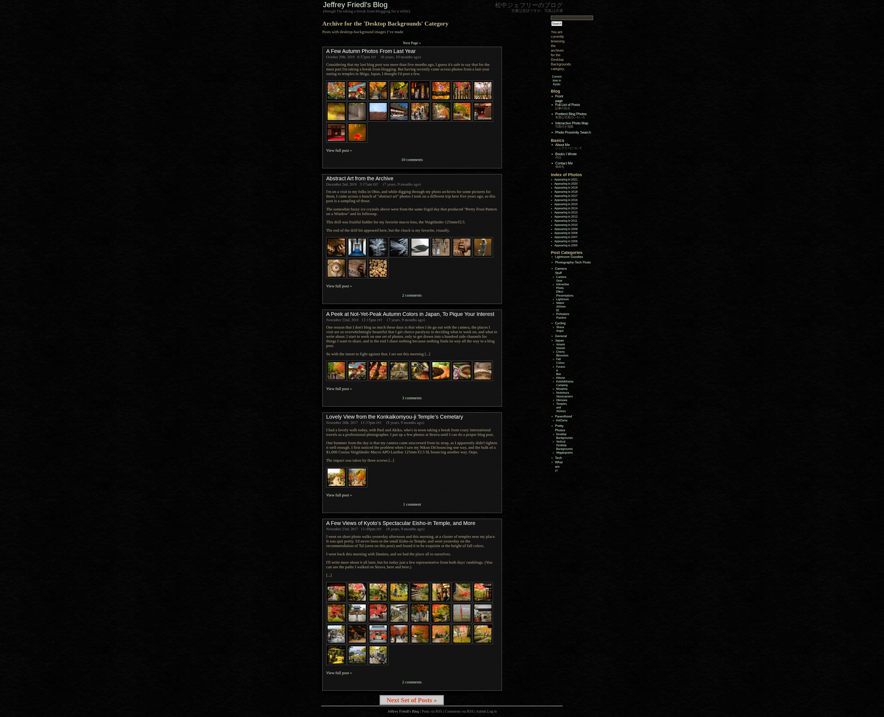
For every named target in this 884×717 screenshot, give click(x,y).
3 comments (412, 398)
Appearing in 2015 (566, 204)
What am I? (559, 466)
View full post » (339, 150)
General (561, 336)
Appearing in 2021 (566, 179)
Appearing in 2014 (566, 208)
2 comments (412, 295)
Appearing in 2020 (566, 183)
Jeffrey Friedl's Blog (355, 4)
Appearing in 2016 (566, 200)
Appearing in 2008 (566, 233)
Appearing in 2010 (566, 225)
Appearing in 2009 (566, 229)
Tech (558, 458)
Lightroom (562, 299)
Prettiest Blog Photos (571, 115)
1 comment (412, 504)
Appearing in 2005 (566, 245)
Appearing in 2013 (566, 212)
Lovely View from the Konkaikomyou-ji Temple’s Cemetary (394, 417)
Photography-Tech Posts (573, 262)
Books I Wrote (566, 155)
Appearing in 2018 (566, 191)
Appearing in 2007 (566, 237)
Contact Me (564, 164)
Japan (559, 340)
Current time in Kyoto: (556, 80)
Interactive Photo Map (571, 124)
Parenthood (563, 416)
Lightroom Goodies (569, 257)
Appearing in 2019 (566, 187)
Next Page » (412, 43)
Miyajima (561, 389)
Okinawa (561, 400)
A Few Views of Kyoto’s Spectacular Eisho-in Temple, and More (400, 523)
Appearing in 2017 (566, 196)
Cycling (560, 323)
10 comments (412, 159)
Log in (492, 711)
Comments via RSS (459, 711)
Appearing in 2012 (566, 216)
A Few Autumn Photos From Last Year (371, 51)
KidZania (561, 420)
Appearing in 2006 (566, 241)
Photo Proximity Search (573, 132)
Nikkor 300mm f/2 (561, 306)
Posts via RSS (432, 711)
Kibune (560, 377)
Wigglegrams (564, 452)
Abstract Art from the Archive (359, 178)
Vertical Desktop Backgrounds (564, 445)
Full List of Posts (567, 106)
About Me (568, 146)
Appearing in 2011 (565, 220)
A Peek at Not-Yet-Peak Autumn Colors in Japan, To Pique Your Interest (410, 314)
